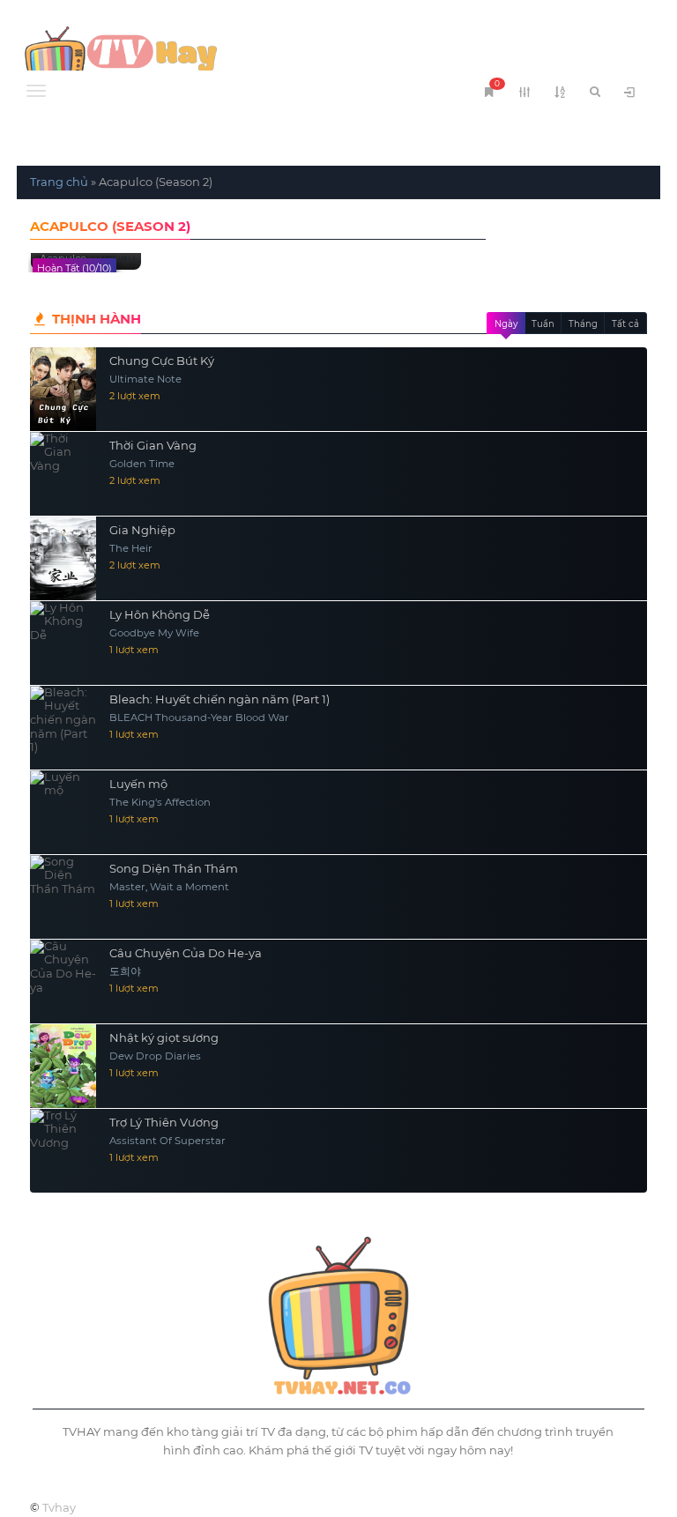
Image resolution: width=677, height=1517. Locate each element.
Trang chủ (59, 182)
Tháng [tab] (583, 324)
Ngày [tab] (506, 324)
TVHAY (177, 57)
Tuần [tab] (543, 324)
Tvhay (59, 1507)
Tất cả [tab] (625, 324)
